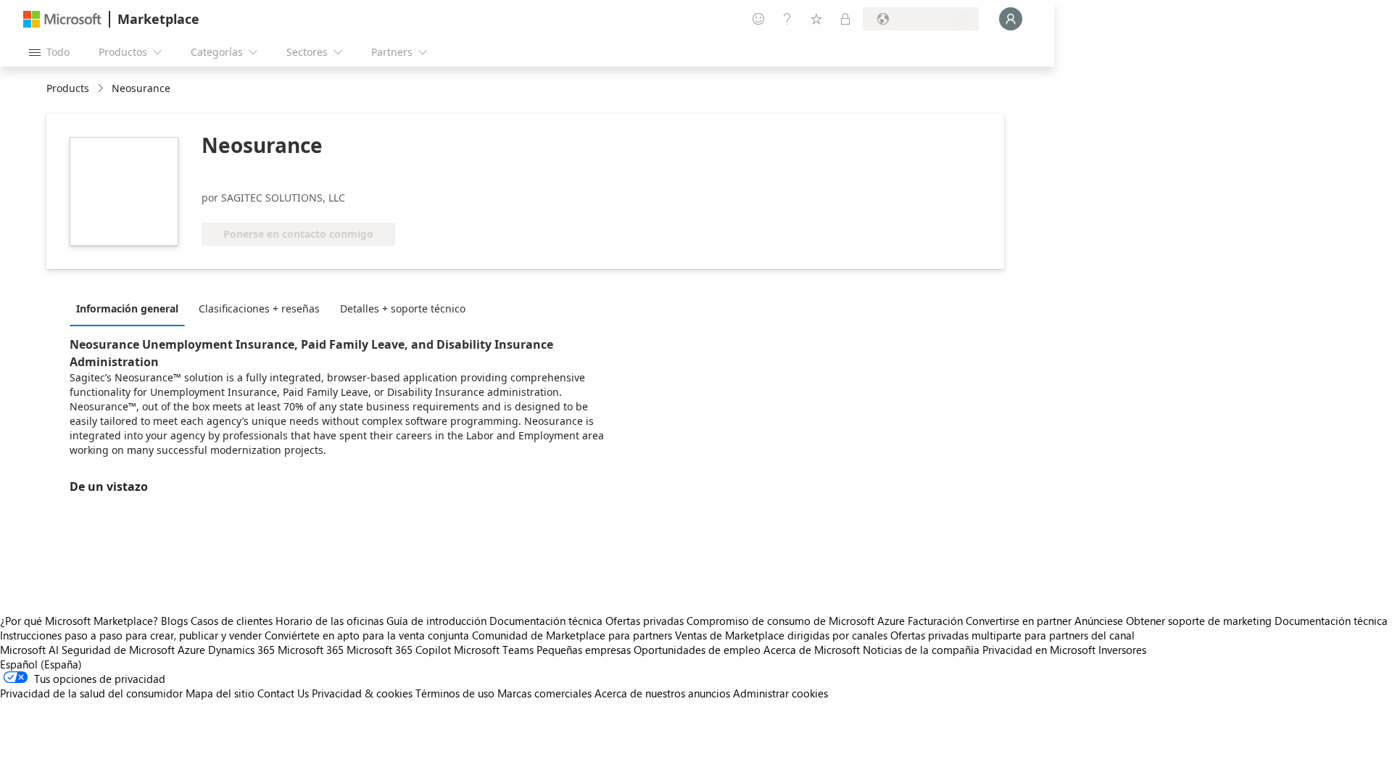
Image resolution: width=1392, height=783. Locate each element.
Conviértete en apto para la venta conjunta (367, 635)
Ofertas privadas (644, 620)
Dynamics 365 (241, 649)
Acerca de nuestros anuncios (662, 693)
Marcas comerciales (544, 693)
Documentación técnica (545, 620)
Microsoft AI (29, 649)
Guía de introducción (436, 620)
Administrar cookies (780, 693)
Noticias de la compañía (921, 649)
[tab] (131, 308)
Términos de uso (454, 693)
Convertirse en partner (1019, 620)
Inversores (1122, 649)
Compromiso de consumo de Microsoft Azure (797, 620)
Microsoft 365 (311, 649)
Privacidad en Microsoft (1038, 649)
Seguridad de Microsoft (118, 649)
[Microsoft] (62, 19)
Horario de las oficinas (330, 620)
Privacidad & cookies (362, 693)
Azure (191, 649)
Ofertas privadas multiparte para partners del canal (1012, 635)
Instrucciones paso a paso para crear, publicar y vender (131, 635)
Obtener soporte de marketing (1199, 620)
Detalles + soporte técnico (402, 308)
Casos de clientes (232, 620)
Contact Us (283, 693)
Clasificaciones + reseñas (259, 308)
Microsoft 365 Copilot (399, 649)
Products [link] (67, 88)
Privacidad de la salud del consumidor (91, 693)
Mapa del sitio (220, 693)
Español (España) (41, 664)
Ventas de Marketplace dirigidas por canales (781, 635)
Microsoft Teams (494, 649)
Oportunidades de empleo (697, 649)
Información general (127, 308)
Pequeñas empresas (583, 649)
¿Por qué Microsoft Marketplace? (79, 620)
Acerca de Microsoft (811, 649)
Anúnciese (1098, 620)
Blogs (174, 620)
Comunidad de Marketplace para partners (572, 635)
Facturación (935, 620)
